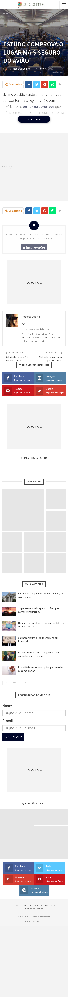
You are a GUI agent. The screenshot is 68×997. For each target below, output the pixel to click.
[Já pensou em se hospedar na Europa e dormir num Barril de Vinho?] (9, 612)
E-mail (7, 720)
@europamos (39, 803)
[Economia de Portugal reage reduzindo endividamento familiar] (9, 656)
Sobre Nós (26, 905)
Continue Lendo (34, 119)
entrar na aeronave (38, 106)
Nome (7, 705)
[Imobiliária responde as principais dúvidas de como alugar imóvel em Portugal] (9, 671)
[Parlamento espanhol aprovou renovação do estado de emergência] (9, 597)
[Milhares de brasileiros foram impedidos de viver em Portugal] (9, 626)
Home (16, 905)
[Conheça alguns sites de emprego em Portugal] (9, 641)
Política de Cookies (34, 908)
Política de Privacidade (44, 905)
